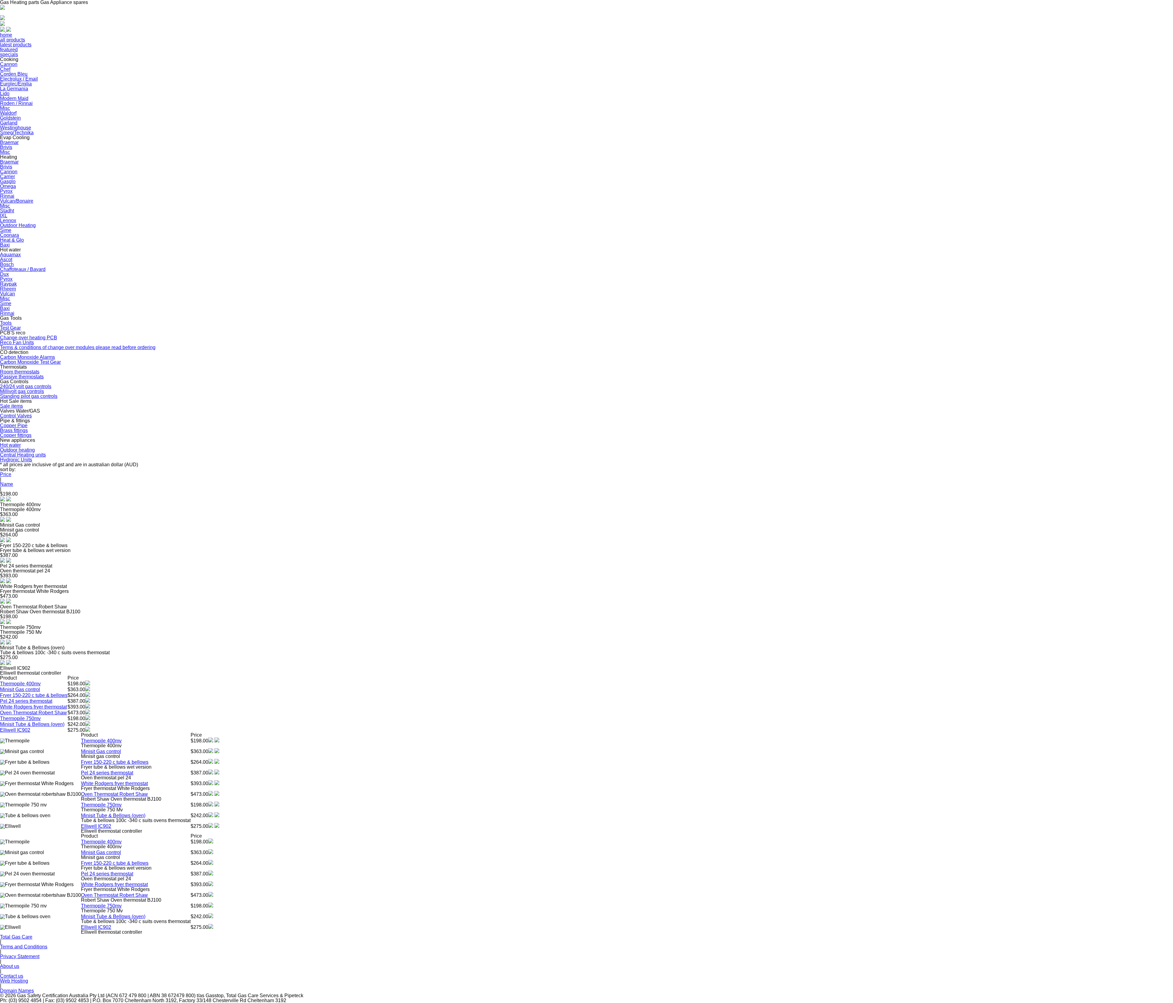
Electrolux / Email (19, 78)
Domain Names (17, 990)
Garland (8, 122)
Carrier (7, 176)
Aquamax (10, 254)
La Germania (14, 88)
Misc (5, 108)
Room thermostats (19, 371)
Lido (4, 93)
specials (9, 54)
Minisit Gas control (20, 689)
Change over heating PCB (28, 337)
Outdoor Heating (18, 225)
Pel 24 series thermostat (26, 701)
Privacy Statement (19, 956)
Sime (5, 230)
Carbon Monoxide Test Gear (30, 362)
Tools (6, 323)
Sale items (11, 406)
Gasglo (8, 181)
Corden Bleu (13, 74)
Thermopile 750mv (20, 718)
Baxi (5, 244)
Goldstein (10, 118)
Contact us (11, 976)
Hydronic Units (16, 459)
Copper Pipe (13, 425)
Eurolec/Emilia (16, 83)
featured (9, 49)
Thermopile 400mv (20, 683)
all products (12, 39)
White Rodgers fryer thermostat (33, 706)
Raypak (8, 284)
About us (9, 966)
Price (5, 474)
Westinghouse (15, 127)
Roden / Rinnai (16, 103)
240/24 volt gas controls (25, 386)
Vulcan (7, 293)
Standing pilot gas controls (28, 396)
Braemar (9, 142)
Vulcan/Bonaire (16, 201)
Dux (4, 274)
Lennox (8, 220)
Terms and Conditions (23, 946)
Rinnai (7, 196)
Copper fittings (15, 435)
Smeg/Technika (17, 132)
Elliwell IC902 (15, 730)
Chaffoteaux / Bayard (23, 269)
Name (6, 484)
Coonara (9, 235)
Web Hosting (14, 980)
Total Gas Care (16, 937)
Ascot (6, 259)
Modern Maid (14, 98)
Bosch (7, 264)
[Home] (2, 8)
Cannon (8, 64)
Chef (5, 69)
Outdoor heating (17, 450)
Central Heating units (23, 454)
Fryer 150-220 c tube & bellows (34, 695)
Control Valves (16, 415)
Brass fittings (14, 430)
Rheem (8, 288)
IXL (3, 215)
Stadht (7, 210)
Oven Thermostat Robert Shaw (33, 712)
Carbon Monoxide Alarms (27, 357)
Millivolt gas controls (22, 391)
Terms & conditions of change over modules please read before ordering (77, 347)
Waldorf (8, 113)
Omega (8, 186)
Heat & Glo (12, 240)
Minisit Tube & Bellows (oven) (32, 724)
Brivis (6, 147)
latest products (15, 44)
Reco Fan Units (17, 342)
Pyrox (6, 191)
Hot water (10, 445)
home (6, 35)
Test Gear (10, 327)
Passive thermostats (22, 376)
